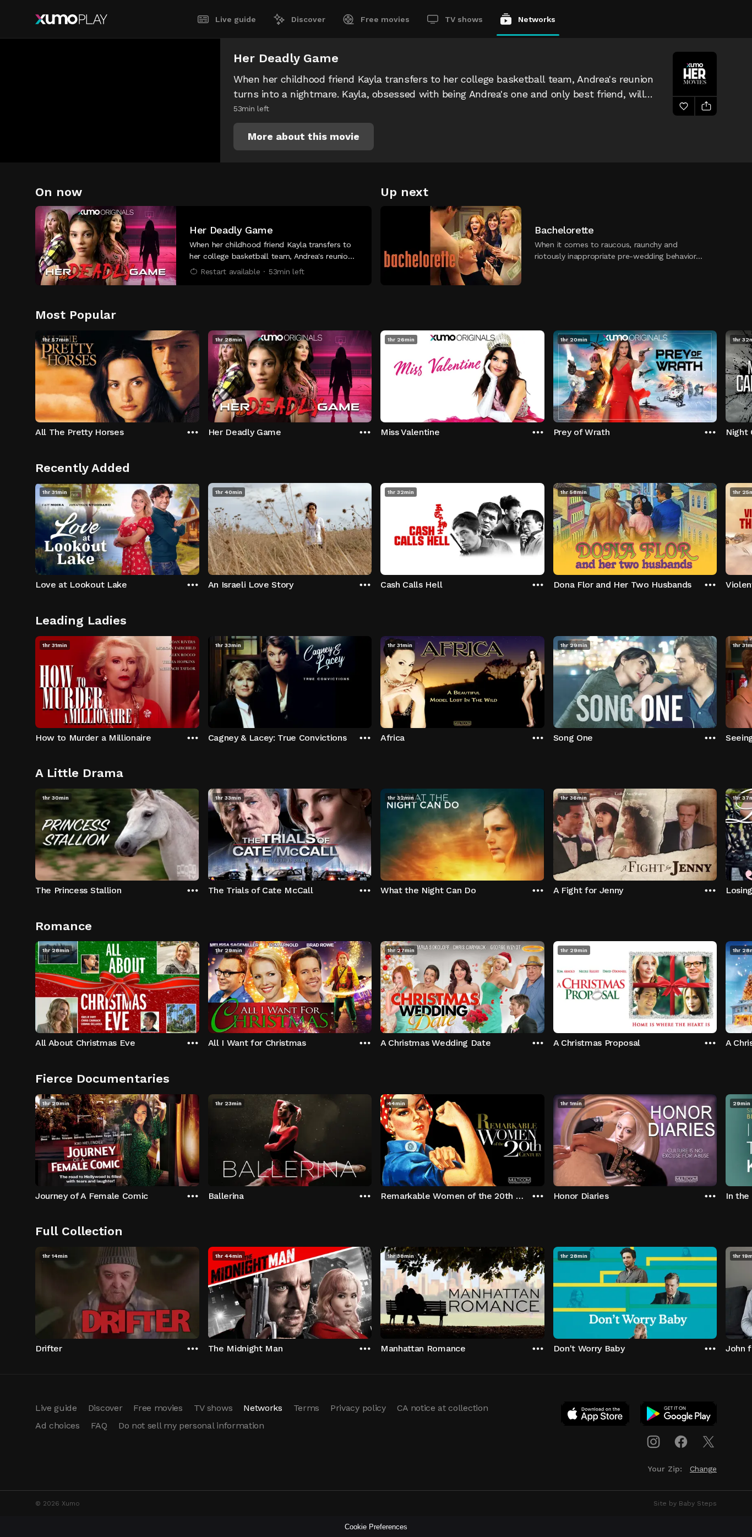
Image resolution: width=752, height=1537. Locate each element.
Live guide (235, 19)
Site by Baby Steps (685, 1503)
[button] (303, 136)
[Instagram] (653, 1441)
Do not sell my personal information (191, 1425)
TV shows (464, 19)
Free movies (385, 19)
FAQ (99, 1425)
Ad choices (57, 1425)
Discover (308, 19)
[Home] (71, 19)
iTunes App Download (595, 1416)
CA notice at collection (442, 1408)
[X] (708, 1441)
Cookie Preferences (376, 1527)
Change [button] (703, 1468)
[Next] (717, 374)
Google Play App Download (679, 1416)
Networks (536, 19)
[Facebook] (681, 1441)
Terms (306, 1408)
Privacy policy (358, 1408)
